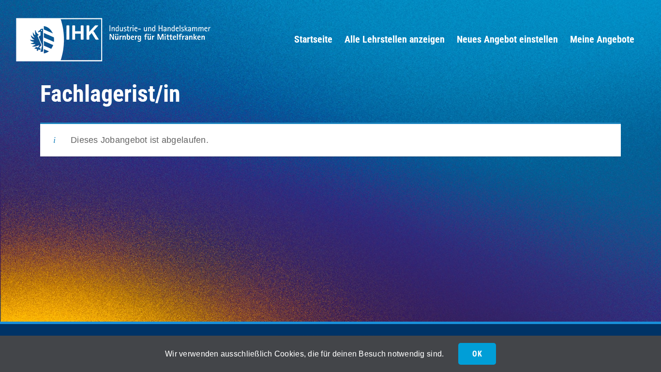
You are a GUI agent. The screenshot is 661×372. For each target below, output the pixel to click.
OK (476, 353)
